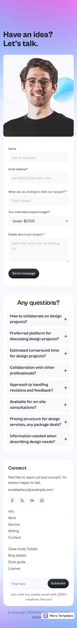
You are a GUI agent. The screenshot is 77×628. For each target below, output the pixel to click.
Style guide (16, 562)
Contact (14, 537)
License (14, 568)
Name (12, 148)
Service (14, 524)
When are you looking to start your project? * (37, 191)
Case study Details (23, 549)
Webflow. (38, 617)
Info (11, 511)
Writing (13, 531)
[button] (38, 319)
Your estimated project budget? (29, 212)
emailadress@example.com (30, 489)
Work (12, 518)
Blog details (17, 555)
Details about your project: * (26, 234)
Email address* (18, 169)
